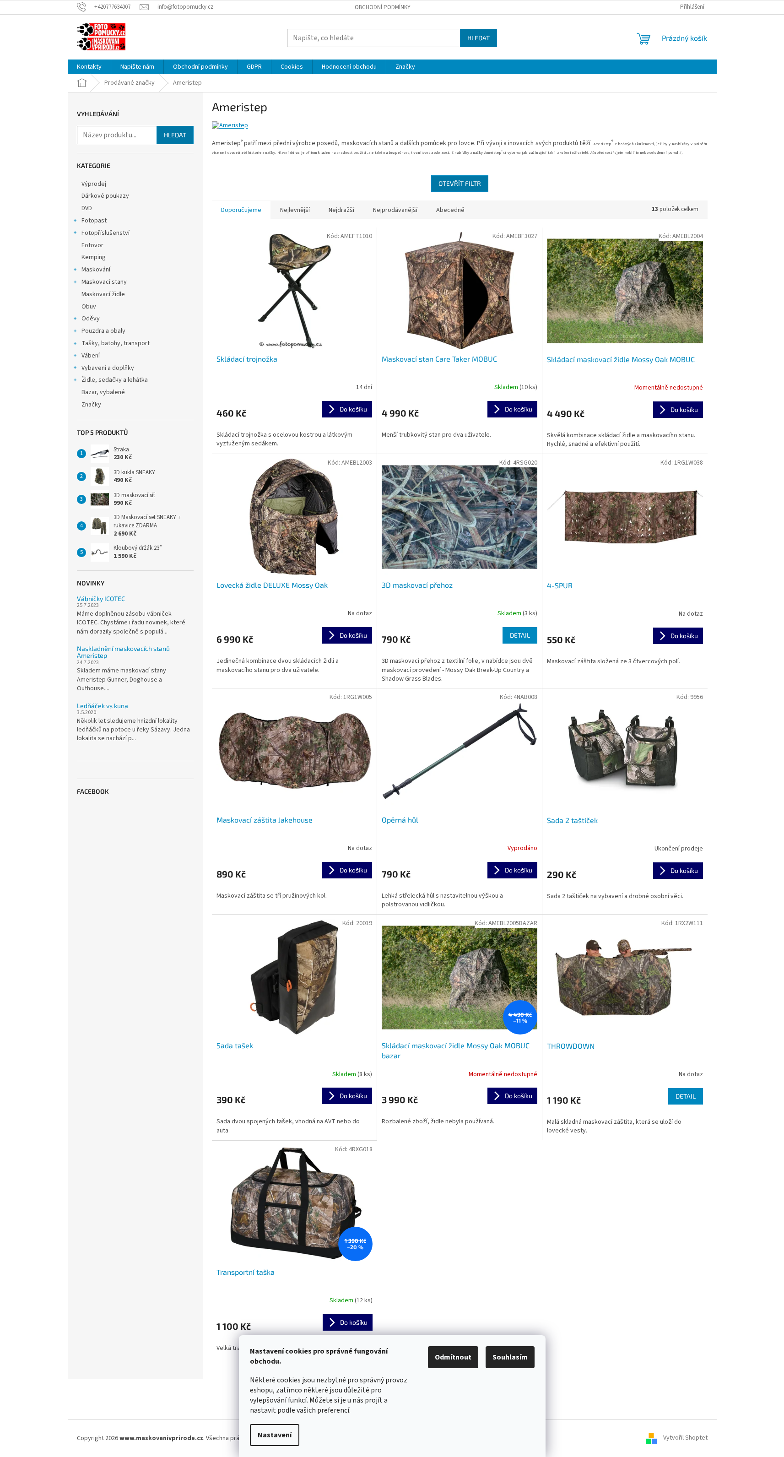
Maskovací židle (103, 294)
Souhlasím (510, 1357)
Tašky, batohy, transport (115, 343)
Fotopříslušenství (105, 233)
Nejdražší (341, 210)
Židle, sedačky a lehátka (114, 380)
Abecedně (450, 210)
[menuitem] (89, 67)
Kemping (93, 257)
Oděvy (90, 318)
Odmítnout (453, 1357)
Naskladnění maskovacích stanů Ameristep (123, 652)
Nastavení (275, 1435)
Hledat (478, 38)
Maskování (95, 269)
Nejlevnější (295, 210)
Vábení (90, 355)
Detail (520, 635)
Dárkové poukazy (105, 195)
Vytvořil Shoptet (685, 1438)
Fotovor (92, 245)
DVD (86, 208)
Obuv (88, 306)
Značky (91, 404)
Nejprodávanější (395, 210)
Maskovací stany (104, 282)
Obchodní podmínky (383, 7)
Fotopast (94, 220)
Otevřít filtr (459, 183)
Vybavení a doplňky (107, 368)
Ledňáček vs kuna (102, 705)
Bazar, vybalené (103, 392)
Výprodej (93, 184)
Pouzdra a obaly (103, 331)
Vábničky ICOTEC (101, 598)
